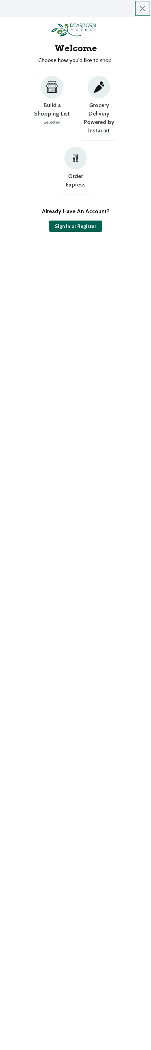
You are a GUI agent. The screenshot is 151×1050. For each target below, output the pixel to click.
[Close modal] (142, 8)
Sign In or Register (75, 226)
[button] (52, 108)
